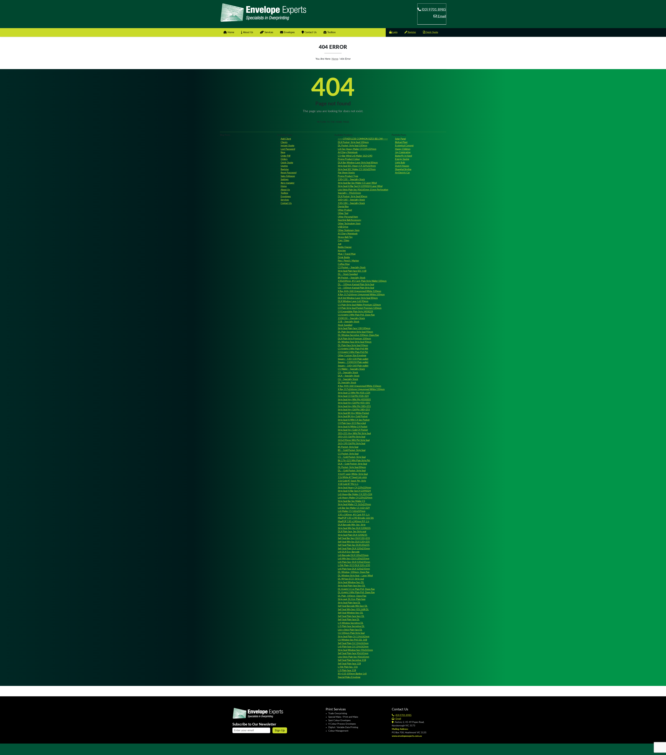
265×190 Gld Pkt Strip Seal (351, 444)
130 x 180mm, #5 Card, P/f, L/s (354, 515)
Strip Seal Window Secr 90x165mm (355, 650)
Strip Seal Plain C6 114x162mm (353, 637)
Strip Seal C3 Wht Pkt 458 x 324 (354, 393)
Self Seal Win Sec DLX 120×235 (354, 542)
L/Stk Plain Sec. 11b (348, 667)
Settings (285, 179)
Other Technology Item (349, 224)
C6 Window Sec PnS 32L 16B (352, 640)
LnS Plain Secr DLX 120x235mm (354, 562)
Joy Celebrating (403, 152)
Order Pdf (286, 156)
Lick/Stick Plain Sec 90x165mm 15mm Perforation (363, 190)
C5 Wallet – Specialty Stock (351, 369)
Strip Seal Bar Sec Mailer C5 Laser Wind (357, 183)
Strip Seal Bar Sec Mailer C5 (351, 501)
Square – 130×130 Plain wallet (353, 359)
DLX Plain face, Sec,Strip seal (352, 532)
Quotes (284, 166)
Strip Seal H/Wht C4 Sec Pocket (354, 420)
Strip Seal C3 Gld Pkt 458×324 (353, 396)
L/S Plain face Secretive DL (351, 626)
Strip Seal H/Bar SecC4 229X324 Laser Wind (360, 186)
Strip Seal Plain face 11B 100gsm (354, 328)
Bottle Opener (345, 247)
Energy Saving (402, 159)
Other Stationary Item (349, 230)
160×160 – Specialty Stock (351, 200)
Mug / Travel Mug (347, 254)
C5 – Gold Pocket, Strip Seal (352, 457)
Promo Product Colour (349, 159)
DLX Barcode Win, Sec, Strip (351, 525)
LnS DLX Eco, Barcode (349, 552)
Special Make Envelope (349, 677)
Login (395, 32)
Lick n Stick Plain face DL (350, 630)
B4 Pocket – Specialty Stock (351, 278)
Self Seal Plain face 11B (349, 664)
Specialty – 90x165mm (349, 193)
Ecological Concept (404, 146)
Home (230, 32)
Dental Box (343, 207)
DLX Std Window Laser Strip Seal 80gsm (358, 298)
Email (441, 16)
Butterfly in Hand (403, 156)
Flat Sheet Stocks (346, 173)
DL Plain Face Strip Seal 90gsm (353, 345)
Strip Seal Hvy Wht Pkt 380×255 (354, 406)
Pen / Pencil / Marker (348, 261)
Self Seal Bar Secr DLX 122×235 (354, 538)
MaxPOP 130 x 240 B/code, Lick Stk (356, 518)
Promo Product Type (348, 176)
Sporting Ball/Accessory (349, 220)
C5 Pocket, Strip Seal (348, 454)
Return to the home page (333, 121)
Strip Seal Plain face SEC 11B (352, 271)
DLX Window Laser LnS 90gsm (353, 301)
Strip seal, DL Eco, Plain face (351, 599)
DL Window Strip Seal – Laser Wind (355, 576)
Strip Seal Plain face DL (349, 603)
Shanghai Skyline (403, 169)
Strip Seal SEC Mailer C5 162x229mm (357, 169)
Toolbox (331, 32)
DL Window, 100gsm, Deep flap (353, 572)
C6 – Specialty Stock (348, 379)
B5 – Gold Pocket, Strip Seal (351, 450)
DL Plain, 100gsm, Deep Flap (352, 596)
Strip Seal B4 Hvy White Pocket (353, 413)
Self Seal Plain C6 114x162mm (353, 643)
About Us (247, 32)
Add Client (286, 139)
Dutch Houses (402, 166)
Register (411, 32)
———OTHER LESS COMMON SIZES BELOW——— (363, 139)
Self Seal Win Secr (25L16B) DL (353, 609)
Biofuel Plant (401, 142)
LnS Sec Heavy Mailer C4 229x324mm (357, 149)
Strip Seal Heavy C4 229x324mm (354, 488)
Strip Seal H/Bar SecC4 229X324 (354, 491)
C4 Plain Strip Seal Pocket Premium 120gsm (360, 308)
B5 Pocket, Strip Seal (348, 447)
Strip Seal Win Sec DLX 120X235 (354, 528)
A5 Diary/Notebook (348, 234)
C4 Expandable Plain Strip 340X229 (355, 312)
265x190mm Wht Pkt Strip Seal (354, 440)
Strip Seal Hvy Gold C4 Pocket (353, 430)
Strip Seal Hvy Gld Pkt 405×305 (354, 403)
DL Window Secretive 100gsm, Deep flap (358, 335)
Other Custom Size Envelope (352, 355)
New (283, 152)
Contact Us (310, 32)
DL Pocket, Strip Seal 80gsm (352, 467)
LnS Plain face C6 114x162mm (353, 647)
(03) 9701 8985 (433, 9)
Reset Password (288, 173)
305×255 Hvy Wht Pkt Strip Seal (354, 433)
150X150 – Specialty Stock (351, 318)
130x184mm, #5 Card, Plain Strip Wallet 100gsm (362, 281)
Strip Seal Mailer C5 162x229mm (354, 504)
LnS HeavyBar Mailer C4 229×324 (355, 494)
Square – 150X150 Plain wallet (353, 362)
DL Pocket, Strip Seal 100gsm (352, 146)
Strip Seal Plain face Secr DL (351, 586)
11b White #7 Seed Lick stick (352, 477)
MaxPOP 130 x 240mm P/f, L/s (353, 521)
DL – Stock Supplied (348, 274)
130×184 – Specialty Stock (351, 203)
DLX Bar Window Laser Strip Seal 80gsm (358, 163)
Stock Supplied (345, 325)
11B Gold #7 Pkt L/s (348, 484)
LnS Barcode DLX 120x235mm (353, 555)
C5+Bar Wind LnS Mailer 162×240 (355, 156)
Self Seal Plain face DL (349, 620)
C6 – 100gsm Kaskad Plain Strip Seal (356, 288)
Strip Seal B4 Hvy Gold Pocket (353, 416)
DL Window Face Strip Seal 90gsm (355, 342)
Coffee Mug (344, 264)
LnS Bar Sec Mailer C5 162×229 (354, 508)
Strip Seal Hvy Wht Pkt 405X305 (354, 400)
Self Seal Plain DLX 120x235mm (354, 549)
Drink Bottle (344, 257)
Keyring (342, 251)
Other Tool (343, 213)
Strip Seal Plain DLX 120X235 (352, 535)
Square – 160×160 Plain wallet (353, 366)
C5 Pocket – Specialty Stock (352, 267)
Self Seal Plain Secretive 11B (352, 660)
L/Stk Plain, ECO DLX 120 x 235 (354, 565)
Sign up (280, 730)
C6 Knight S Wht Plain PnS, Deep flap (356, 315)
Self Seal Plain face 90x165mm (353, 653)
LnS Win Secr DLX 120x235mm (353, 559)
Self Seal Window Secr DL (350, 613)
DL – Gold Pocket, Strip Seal (352, 471)
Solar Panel (400, 139)
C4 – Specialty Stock (348, 373)
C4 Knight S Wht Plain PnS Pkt (353, 352)
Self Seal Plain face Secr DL (351, 616)
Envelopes (289, 32)
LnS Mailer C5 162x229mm (351, 511)
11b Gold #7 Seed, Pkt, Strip (352, 481)
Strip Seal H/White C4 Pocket (352, 427)
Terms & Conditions (435, 749)
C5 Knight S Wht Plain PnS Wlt (353, 349)
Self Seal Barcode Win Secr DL (353, 606)
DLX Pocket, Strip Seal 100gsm (353, 142)
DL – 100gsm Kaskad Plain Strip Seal (356, 284)
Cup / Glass (343, 240)
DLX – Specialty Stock (349, 376)
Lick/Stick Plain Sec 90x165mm (353, 657)
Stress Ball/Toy (345, 237)
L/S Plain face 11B (347, 670)
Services (268, 32)
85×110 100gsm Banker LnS (352, 674)
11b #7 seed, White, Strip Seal (353, 474)
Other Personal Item (348, 217)
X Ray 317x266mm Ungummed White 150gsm (361, 389)
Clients (284, 142)
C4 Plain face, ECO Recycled (352, 423)
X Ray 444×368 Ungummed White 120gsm (359, 291)
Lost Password (288, 149)
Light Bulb (400, 163)
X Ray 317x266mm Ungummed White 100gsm (361, 295)
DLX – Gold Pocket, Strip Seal (352, 464)
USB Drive (343, 227)
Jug (339, 244)
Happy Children (402, 149)
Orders (284, 159)
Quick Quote (431, 32)
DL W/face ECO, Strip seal (351, 579)
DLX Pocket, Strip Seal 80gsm (352, 196)
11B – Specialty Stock (348, 322)
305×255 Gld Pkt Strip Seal (351, 437)
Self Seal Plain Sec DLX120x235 (354, 545)
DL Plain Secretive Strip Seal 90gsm (355, 332)
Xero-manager (287, 183)
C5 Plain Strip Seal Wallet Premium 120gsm (359, 305)
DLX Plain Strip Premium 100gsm (354, 339)
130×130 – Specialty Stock (351, 179)
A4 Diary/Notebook (348, 152)
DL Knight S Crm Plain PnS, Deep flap (356, 589)
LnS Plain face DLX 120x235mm (354, 569)
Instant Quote (287, 146)
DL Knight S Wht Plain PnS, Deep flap (356, 592)
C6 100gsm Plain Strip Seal (351, 633)
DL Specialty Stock (347, 383)
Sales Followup (288, 176)
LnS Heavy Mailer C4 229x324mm (355, 498)
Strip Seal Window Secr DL (351, 582)
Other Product (345, 210)
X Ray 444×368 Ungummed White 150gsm (359, 386)
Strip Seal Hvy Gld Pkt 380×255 (354, 410)
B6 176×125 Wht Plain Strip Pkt (354, 461)
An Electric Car (402, 173)
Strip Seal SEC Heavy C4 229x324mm (357, 166)
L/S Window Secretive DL (350, 623)
